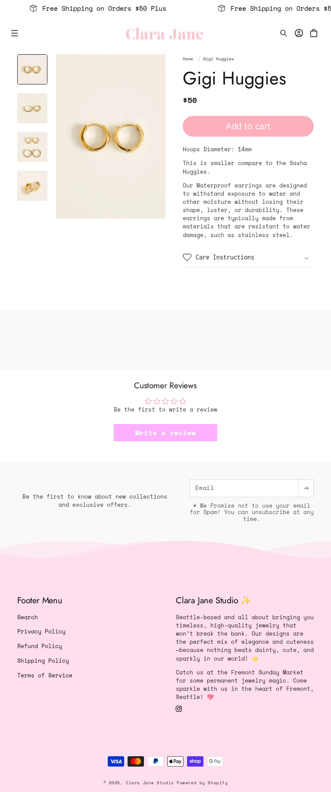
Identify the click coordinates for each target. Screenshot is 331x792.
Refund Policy (39, 646)
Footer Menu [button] (39, 600)
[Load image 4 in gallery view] (32, 186)
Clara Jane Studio (150, 783)
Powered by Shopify (202, 783)
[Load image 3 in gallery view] (32, 147)
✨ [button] (213, 600)
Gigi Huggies (218, 59)
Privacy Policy (41, 631)
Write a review (165, 432)
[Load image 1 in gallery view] (32, 69)
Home (188, 59)
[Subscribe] (305, 488)
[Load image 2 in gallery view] (32, 108)
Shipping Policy (43, 661)
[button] (14, 33)
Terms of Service (44, 675)
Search (27, 617)
